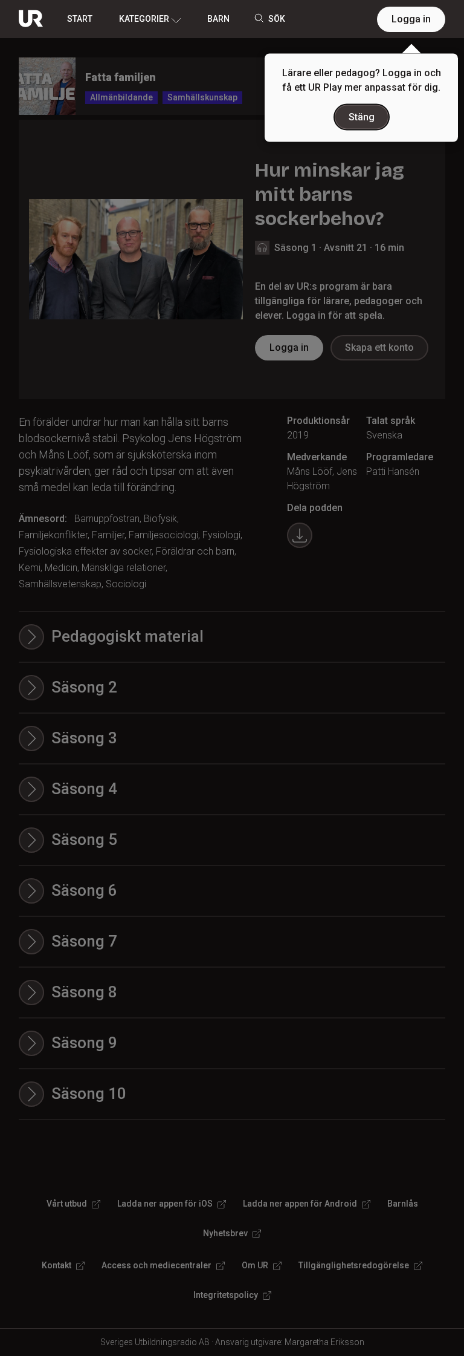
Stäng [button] (362, 117)
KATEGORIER (144, 19)
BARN (218, 19)
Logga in (411, 19)
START (79, 19)
